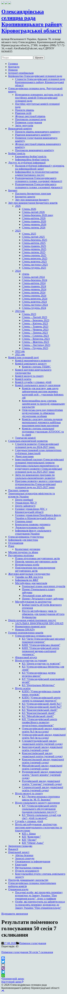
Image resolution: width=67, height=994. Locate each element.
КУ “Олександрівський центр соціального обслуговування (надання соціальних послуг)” (39, 808)
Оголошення (15, 542)
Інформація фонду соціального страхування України (33, 532)
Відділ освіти (23, 688)
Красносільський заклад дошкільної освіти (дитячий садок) (43, 761)
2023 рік (20, 311)
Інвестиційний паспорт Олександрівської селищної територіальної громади (39, 461)
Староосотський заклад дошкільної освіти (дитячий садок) (42, 789)
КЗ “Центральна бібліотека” (38, 685)
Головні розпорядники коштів (25, 632)
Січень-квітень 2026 (34, 218)
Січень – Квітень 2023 (35, 323)
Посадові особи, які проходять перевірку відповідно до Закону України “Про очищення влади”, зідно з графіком (39, 895)
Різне (11, 546)
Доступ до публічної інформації (27, 162)
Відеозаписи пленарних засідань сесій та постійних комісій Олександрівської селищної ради (39, 97)
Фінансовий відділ (26, 657)
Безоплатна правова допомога (32, 524)
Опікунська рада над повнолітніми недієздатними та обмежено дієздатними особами (42, 413)
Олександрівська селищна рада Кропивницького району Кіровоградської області (31, 21)
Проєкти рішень (24, 110)
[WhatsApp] (33, 975)
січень (25, 273)
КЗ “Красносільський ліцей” (38, 713)
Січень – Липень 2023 (35, 332)
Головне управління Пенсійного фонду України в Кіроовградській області (38, 517)
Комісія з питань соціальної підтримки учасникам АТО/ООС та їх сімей (43, 431)
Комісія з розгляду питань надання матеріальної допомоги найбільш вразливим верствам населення (42, 422)
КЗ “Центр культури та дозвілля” (41, 663)
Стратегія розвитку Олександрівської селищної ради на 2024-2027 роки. (37, 446)
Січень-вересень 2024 (34, 298)
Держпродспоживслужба (29, 527)
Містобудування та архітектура (33, 601)
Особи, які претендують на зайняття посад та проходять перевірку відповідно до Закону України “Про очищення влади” (40, 904)
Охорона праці (23, 521)
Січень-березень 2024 (34, 280)
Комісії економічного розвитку (33, 360)
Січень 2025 (29, 233)
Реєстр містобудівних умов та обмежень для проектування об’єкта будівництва (43, 614)
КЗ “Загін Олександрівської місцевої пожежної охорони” (43, 640)
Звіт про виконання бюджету (32, 199)
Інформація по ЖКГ (26, 580)
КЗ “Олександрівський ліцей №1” (42, 703)
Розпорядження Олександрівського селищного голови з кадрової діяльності (38, 180)
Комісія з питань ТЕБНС (36, 366)
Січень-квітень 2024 (34, 283)
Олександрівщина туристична (26, 536)
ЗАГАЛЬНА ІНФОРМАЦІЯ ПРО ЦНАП (39, 623)
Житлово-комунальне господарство (29, 573)
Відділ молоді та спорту (29, 793)
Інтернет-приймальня (21, 72)
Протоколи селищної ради (30, 119)
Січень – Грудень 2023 (35, 348)
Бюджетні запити (25, 196)
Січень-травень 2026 (34, 221)
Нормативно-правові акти (30, 626)
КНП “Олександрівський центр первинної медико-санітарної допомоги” (40, 651)
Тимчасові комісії (25, 437)
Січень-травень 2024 (34, 286)
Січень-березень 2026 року (37, 215)
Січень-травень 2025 (34, 246)
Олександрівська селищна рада (33, 635)
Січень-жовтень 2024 (34, 301)
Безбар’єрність (16, 153)
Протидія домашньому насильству (28, 880)
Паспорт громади (18, 490)
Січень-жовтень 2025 (34, 261)
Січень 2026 (29, 209)
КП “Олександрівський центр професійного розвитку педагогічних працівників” (39, 722)
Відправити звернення (14, 913)
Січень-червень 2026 (34, 224)
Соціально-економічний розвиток (28, 440)
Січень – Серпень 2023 (35, 335)
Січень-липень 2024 (33, 292)
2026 (18, 205)
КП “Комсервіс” (31, 836)
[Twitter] (33, 961)
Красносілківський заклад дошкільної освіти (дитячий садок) (42, 755)
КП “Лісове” (29, 839)
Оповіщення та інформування (32, 861)
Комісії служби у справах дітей (33, 382)
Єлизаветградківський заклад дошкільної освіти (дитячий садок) (42, 742)
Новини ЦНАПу (25, 629)
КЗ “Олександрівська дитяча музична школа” (38, 674)
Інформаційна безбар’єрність (32, 159)
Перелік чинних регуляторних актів (36, 561)
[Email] (33, 965)
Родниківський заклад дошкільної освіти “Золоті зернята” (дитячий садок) (42, 774)
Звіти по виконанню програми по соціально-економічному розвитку (35, 476)
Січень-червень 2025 (34, 249)
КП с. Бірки (29, 833)
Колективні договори (27, 549)
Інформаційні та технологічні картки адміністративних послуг (36, 173)
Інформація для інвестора (23, 539)
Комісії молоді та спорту (29, 376)
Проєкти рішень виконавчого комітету (37, 131)
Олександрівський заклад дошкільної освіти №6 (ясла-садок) (44, 736)
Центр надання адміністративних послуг (32, 620)
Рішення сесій (23, 113)
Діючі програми (24, 456)
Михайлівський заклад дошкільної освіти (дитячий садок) (42, 767)
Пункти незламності (27, 870)
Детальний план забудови (37, 595)
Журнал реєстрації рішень (30, 116)
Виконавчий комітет (20, 128)
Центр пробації (24, 499)
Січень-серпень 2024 (34, 295)
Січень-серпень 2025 (34, 255)
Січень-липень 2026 (33, 227)
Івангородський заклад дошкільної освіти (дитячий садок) (42, 749)
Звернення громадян (20, 846)
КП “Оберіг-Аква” (33, 842)
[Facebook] (33, 958)
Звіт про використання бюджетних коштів (33, 202)
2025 (18, 230)
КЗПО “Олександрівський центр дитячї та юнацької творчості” (41, 699)
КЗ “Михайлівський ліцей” (38, 716)
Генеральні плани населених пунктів (43, 586)
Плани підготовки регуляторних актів (37, 558)
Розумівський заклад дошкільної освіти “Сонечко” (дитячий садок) (42, 783)
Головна (13, 63)
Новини (13, 69)
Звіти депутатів (24, 125)
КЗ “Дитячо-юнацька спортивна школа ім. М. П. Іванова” (41, 798)
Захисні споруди (24, 858)
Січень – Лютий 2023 (34, 317)
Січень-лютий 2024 (33, 277)
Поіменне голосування (28, 122)
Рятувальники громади (28, 867)
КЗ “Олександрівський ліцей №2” (42, 706)
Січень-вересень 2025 (34, 258)
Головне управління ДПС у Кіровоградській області (31, 510)
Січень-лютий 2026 (33, 212)
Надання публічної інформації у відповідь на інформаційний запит (39, 167)
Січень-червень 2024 (34, 289)
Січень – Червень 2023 (35, 329)
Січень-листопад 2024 (35, 304)
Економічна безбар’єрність (30, 156)
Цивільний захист (18, 852)
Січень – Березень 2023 (35, 320)
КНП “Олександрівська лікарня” (41, 645)
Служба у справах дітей (29, 821)
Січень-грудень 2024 (34, 307)
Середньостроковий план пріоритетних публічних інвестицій (38, 452)
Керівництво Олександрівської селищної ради (35, 76)
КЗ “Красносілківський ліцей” (40, 709)
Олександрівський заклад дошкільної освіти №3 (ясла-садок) (44, 730)
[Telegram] (33, 972)
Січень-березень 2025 (34, 239)
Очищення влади (18, 889)
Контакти (13, 66)
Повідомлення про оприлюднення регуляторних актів (35, 569)
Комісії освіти (23, 379)
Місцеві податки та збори (23, 552)
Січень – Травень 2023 (35, 326)
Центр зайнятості (25, 505)
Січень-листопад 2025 (35, 264)
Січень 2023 (29, 314)
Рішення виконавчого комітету (33, 134)
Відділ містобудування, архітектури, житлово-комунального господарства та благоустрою (38, 827)
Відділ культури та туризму (31, 660)
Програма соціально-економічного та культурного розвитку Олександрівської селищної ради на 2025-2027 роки (38, 468)
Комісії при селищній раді (23, 357)
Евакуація (21, 864)
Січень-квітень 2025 (34, 243)
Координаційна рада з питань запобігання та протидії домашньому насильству (43, 403)
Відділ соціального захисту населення (37, 802)
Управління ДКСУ (26, 502)
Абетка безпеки (24, 855)
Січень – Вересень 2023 (36, 338)
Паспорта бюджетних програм (33, 193)
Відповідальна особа (27, 564)
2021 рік (20, 354)
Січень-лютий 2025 (33, 236)
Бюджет (12, 190)
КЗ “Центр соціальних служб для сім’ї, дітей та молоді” (41, 817)
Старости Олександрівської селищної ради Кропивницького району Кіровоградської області (40, 82)
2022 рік (20, 351)
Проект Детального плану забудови (43, 598)
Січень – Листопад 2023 (36, 345)
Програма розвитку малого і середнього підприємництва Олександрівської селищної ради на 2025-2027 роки (38, 484)
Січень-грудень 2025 (34, 267)
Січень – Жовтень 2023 (35, 341)
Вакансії (13, 849)
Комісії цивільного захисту (31, 363)
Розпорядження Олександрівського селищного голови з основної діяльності (38, 186)
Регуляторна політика (21, 555)
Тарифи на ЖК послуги (29, 577)
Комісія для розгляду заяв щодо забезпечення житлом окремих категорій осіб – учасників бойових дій (43, 393)
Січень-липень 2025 (33, 252)
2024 (18, 270)
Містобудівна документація (31, 583)
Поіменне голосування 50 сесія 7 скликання (27, 952)
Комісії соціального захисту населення (37, 385)
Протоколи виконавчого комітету (34, 150)
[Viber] (33, 968)
